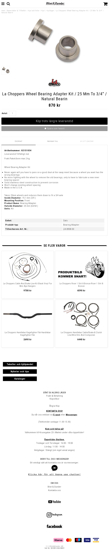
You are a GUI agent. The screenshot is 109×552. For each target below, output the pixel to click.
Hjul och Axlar (33, 11)
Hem (3, 11)
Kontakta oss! (54, 411)
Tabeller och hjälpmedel (20, 364)
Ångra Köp (54, 406)
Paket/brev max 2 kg (20, 158)
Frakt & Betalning (54, 396)
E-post (56, 414)
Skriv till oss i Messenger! (54, 459)
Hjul (43, 11)
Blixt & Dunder (54, 486)
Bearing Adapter (71, 225)
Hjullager (50, 11)
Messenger (71, 414)
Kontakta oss (54, 490)
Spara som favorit (56, 128)
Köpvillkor (54, 399)
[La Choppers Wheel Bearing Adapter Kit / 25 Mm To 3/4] (54, 63)
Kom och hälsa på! (54, 429)
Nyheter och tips (20, 371)
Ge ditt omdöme (87, 141)
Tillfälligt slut (22, 154)
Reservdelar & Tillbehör (16, 11)
